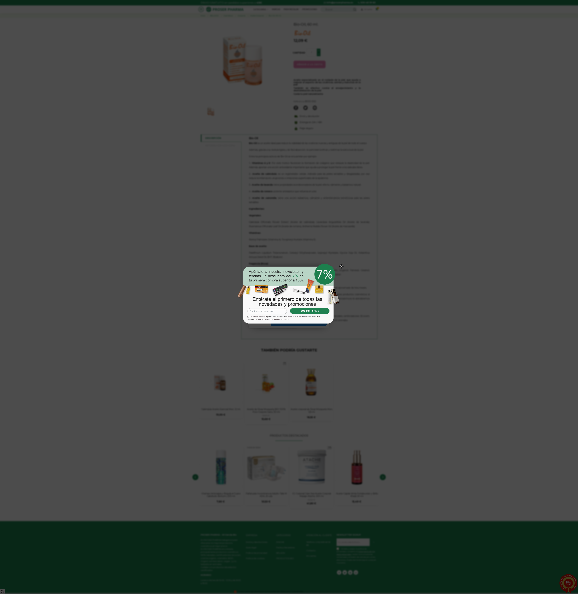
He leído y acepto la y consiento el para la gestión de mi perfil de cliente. (283, 317)
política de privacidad (276, 316)
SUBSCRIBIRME (310, 310)
